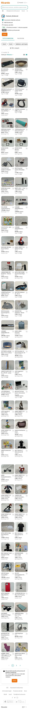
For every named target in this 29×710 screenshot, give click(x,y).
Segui (4, 34)
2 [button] (16, 665)
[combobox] (14, 7)
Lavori (10, 694)
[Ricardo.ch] (5, 3)
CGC (7, 687)
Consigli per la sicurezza (19, 694)
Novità (5, 694)
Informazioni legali (6, 691)
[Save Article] (13, 69)
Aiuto (25, 691)
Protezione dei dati (17, 691)
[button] (20, 2)
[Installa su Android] (20, 701)
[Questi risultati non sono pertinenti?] (8, 52)
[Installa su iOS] (8, 701)
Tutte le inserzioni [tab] (7, 38)
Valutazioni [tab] (20, 38)
